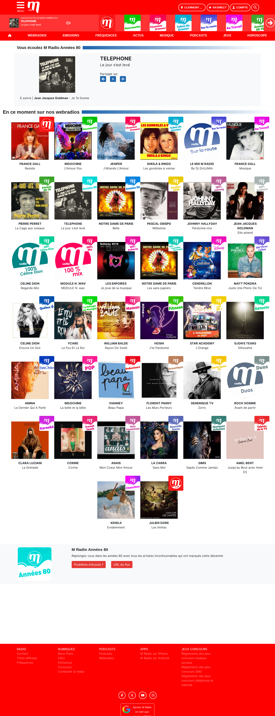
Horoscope (257, 35)
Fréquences (106, 35)
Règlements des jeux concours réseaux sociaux (196, 658)
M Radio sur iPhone (154, 653)
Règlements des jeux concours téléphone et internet (197, 680)
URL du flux (122, 564)
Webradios (37, 35)
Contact (22, 653)
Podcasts (198, 35)
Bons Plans (65, 653)
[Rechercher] (255, 7)
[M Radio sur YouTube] (142, 695)
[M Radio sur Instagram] (153, 695)
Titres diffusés (27, 658)
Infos (61, 658)
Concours (65, 667)
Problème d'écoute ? (88, 564)
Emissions (71, 35)
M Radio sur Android (154, 658)
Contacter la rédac (71, 671)
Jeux (227, 35)
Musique (167, 35)
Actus (138, 35)
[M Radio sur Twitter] (132, 695)
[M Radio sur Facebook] (122, 695)
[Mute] (68, 23)
